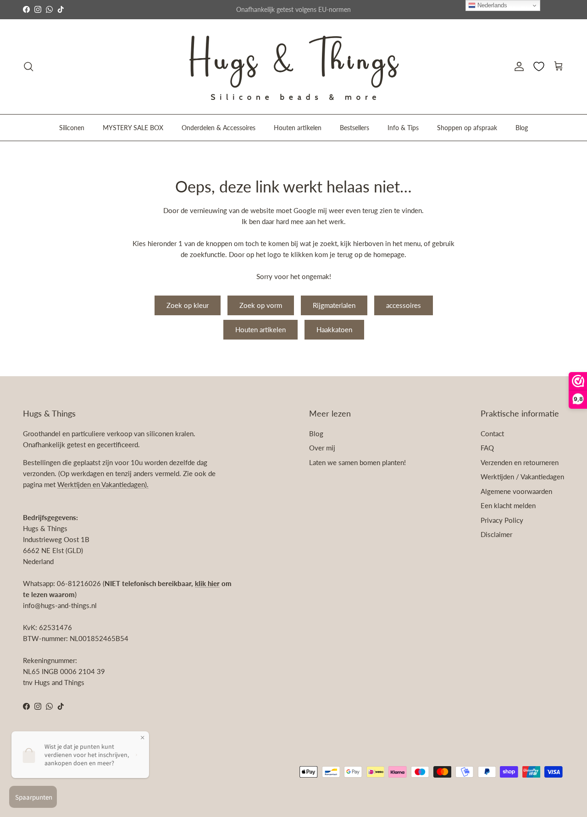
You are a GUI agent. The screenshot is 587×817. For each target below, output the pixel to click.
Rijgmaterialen (334, 305)
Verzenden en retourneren (520, 462)
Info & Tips (403, 127)
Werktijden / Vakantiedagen (522, 476)
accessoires (403, 305)
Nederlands (491, 5)
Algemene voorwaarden (516, 491)
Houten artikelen (297, 127)
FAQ (487, 448)
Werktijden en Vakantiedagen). (103, 484)
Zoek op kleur (187, 305)
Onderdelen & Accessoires (218, 127)
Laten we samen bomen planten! (357, 462)
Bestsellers (354, 127)
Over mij (322, 448)
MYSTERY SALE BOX (133, 127)
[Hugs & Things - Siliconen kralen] (293, 66)
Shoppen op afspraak (467, 127)
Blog (521, 127)
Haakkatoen (334, 329)
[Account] (517, 66)
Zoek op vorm (260, 305)
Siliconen (71, 127)
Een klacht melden (508, 505)
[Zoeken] (28, 66)
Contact (492, 433)
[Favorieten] (539, 66)
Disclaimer (496, 534)
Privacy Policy (502, 520)
